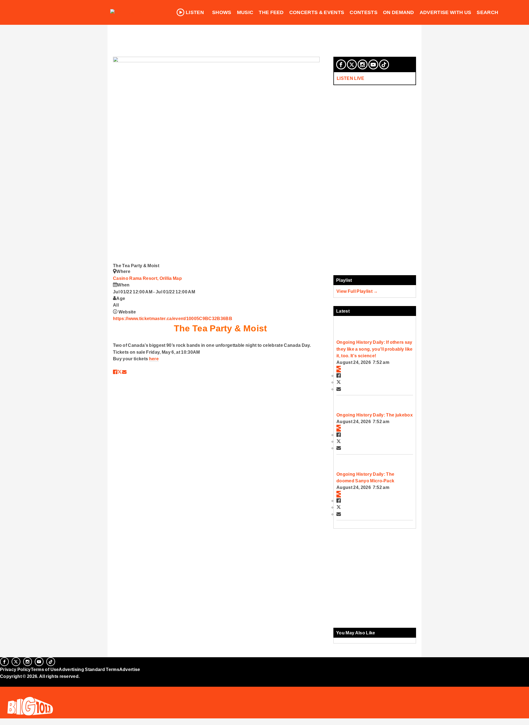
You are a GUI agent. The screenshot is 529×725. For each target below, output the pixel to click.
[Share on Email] (124, 372)
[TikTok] (384, 64)
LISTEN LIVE (351, 78)
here (154, 358)
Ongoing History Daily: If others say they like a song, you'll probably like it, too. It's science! (374, 349)
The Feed (271, 12)
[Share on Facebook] (115, 372)
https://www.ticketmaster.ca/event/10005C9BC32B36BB (172, 318)
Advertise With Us (445, 12)
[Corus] (3, 682)
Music (245, 12)
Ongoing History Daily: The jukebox (374, 414)
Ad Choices (13, 690)
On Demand (398, 12)
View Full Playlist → (357, 291)
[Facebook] (341, 64)
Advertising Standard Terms (89, 669)
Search (487, 12)
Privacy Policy (15, 669)
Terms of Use (45, 669)
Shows (221, 12)
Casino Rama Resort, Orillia (143, 278)
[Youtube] (373, 64)
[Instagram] (363, 64)
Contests (363, 12)
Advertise (129, 669)
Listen (195, 12)
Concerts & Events (316, 12)
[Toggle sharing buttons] (338, 369)
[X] (352, 64)
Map (177, 278)
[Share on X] (119, 372)
